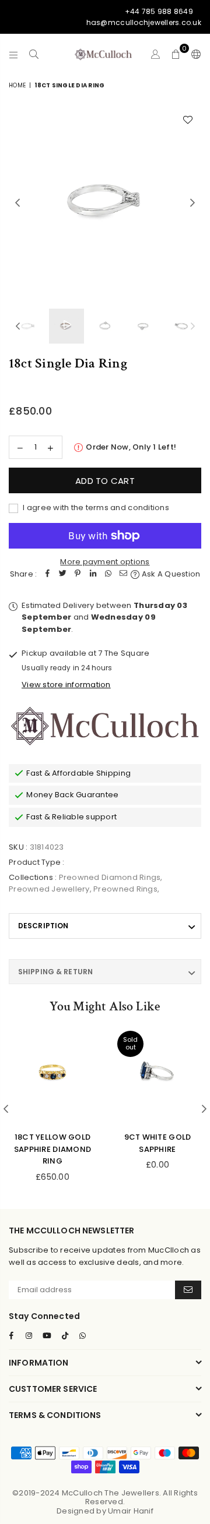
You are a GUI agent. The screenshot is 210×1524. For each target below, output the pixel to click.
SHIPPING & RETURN (55, 972)
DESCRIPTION (43, 926)
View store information (66, 684)
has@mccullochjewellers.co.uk (143, 22)
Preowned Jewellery (49, 888)
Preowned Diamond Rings (110, 877)
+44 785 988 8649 (159, 11)
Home (17, 85)
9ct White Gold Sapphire (157, 1143)
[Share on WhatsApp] (108, 574)
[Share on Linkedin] (92, 574)
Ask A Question (170, 573)
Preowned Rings (125, 888)
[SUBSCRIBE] (188, 1290)
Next (192, 203)
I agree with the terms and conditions (95, 507)
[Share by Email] (123, 574)
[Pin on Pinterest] (77, 574)
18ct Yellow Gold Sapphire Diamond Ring (52, 1149)
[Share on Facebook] (47, 574)
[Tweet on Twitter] (62, 574)
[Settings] (193, 54)
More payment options (104, 561)
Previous (17, 203)
